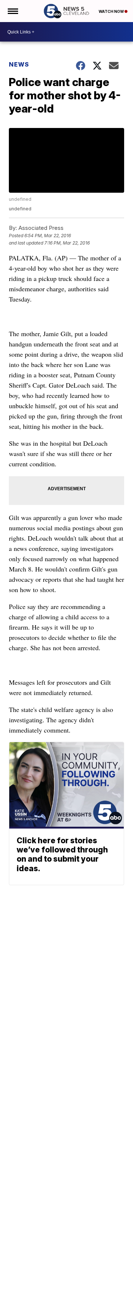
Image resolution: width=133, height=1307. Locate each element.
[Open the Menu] (12, 11)
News (19, 64)
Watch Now (112, 11)
